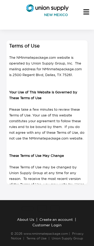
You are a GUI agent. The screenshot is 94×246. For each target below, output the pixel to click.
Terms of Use (36, 238)
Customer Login (47, 225)
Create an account (56, 219)
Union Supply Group (67, 238)
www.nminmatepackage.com (46, 233)
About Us (25, 219)
